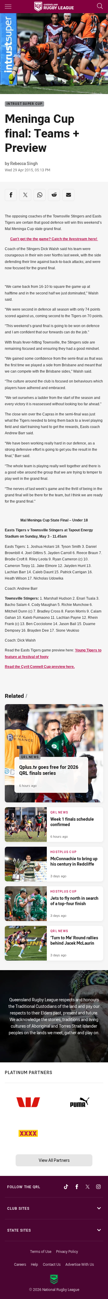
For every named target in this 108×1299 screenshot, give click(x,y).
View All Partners (54, 1160)
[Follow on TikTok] (66, 1186)
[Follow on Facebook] (76, 1186)
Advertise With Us (79, 1264)
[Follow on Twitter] (87, 1186)
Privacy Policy (67, 1251)
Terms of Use (40, 1251)
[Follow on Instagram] (98, 1186)
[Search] (100, 6)
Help (34, 1264)
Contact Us (52, 1264)
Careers (20, 1264)
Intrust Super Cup (24, 104)
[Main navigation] (8, 6)
